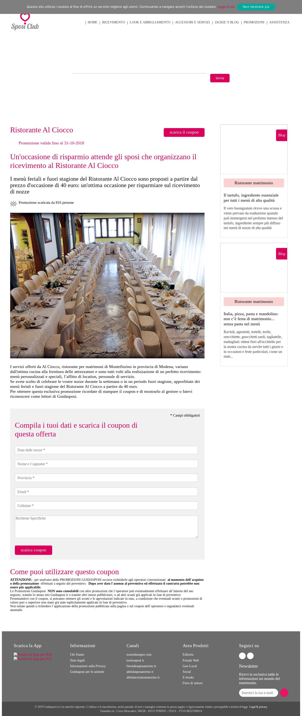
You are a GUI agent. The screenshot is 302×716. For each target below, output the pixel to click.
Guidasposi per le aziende (87, 672)
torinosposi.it (135, 660)
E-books (188, 677)
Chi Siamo (77, 654)
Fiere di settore (193, 683)
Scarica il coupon (184, 132)
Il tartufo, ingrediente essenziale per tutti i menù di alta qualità (251, 198)
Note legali (77, 660)
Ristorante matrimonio (254, 182)
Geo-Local (190, 666)
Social (187, 672)
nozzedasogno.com (138, 654)
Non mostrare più (256, 6)
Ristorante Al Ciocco (41, 130)
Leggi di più (226, 6)
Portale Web (191, 660)
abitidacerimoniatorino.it (142, 677)
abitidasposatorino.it (139, 672)
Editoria (188, 654)
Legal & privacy (258, 706)
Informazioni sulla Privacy (88, 666)
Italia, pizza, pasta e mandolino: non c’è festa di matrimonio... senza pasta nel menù (251, 318)
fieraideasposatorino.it (141, 666)
